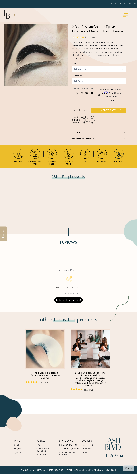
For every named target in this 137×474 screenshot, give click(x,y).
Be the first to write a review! (68, 300)
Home (17, 441)
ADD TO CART (108, 110)
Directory (42, 455)
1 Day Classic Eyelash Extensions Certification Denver (45, 349)
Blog (85, 453)
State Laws (66, 441)
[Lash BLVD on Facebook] (107, 456)
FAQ (38, 445)
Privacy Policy (68, 445)
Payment (77, 75)
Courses (87, 441)
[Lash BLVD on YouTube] (121, 456)
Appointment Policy (67, 454)
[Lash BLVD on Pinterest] (117, 456)
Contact (41, 441)
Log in (17, 453)
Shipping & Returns (42, 450)
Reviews (87, 449)
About (17, 449)
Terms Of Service (69, 449)
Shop (17, 445)
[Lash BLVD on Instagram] (112, 456)
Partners (88, 445)
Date (75, 64)
